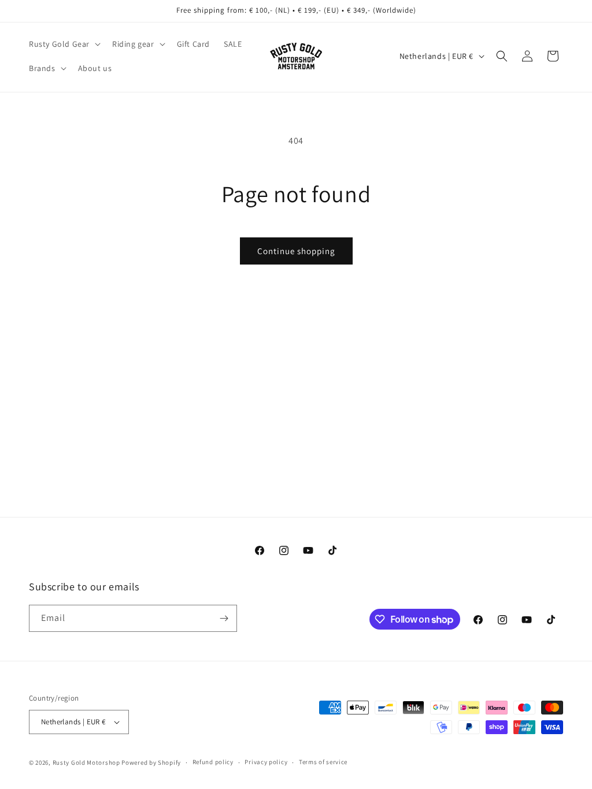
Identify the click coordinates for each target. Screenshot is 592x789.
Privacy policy (266, 762)
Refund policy (213, 762)
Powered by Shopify (151, 762)
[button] (63, 44)
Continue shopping (296, 250)
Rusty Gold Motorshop (86, 762)
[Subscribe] (223, 618)
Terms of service (323, 762)
